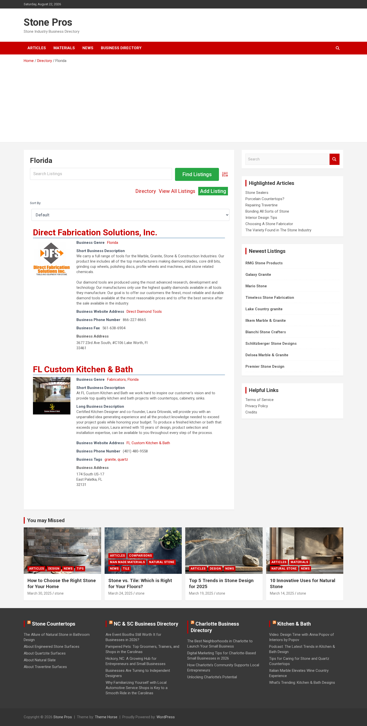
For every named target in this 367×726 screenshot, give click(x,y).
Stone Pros (48, 22)
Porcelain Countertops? (264, 199)
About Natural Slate (40, 660)
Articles (36, 48)
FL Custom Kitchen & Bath (83, 369)
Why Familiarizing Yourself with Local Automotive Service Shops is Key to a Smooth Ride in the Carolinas (137, 687)
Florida (112, 242)
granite (110, 459)
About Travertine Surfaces (45, 667)
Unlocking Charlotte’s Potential (212, 677)
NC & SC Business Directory (146, 624)
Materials (64, 48)
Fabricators (116, 379)
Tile (126, 568)
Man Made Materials (127, 562)
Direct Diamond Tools (144, 311)
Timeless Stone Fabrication (269, 297)
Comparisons (140, 555)
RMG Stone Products (264, 263)
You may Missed (46, 520)
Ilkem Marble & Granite (265, 320)
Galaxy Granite (258, 274)
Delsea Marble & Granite (266, 355)
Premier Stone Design (264, 366)
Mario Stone (256, 286)
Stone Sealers (256, 192)
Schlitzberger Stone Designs (271, 343)
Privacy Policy (256, 406)
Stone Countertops (53, 624)
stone (59, 593)
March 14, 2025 (282, 593)
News (87, 48)
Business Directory (121, 48)
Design (53, 568)
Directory (145, 191)
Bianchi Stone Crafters (265, 332)
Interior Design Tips (261, 217)
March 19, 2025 (201, 593)
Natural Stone (161, 562)
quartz (123, 459)
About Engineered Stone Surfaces (51, 646)
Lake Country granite (264, 309)
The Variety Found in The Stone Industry (278, 230)
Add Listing (213, 191)
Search (335, 159)
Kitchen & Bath (294, 624)
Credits (251, 412)
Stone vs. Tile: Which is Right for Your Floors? (140, 584)
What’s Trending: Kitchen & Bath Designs (302, 682)
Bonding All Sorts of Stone (267, 211)
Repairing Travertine (261, 205)
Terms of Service (259, 399)
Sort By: (35, 203)
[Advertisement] (183, 101)
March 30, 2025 (39, 593)
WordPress (166, 717)
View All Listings (177, 191)
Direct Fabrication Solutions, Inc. (95, 232)
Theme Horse (106, 717)
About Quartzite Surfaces (45, 653)
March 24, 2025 (120, 593)
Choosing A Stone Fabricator (269, 224)
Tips (80, 568)
